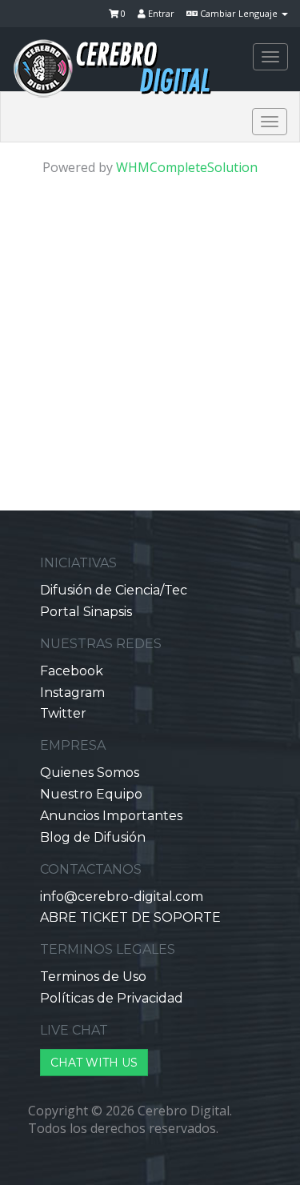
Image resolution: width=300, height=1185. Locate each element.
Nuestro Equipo (91, 794)
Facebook (71, 671)
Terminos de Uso (93, 976)
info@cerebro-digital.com (121, 896)
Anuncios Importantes (111, 815)
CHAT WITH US (94, 1062)
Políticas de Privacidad (111, 998)
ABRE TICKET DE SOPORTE (130, 917)
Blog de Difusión (93, 837)
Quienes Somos (89, 772)
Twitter (63, 713)
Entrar (160, 13)
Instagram (72, 692)
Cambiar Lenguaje (239, 13)
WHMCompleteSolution (187, 167)
